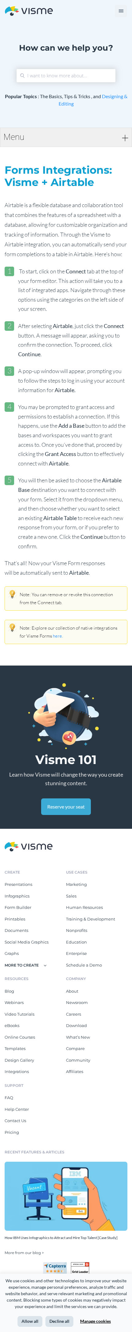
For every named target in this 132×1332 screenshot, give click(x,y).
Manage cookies (95, 1321)
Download (76, 1025)
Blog (9, 991)
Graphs (12, 953)
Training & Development (90, 919)
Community (78, 1060)
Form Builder (18, 907)
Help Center (17, 1109)
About (72, 991)
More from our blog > (24, 1252)
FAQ (9, 1097)
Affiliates (74, 1071)
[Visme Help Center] (29, 11)
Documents (16, 930)
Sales (71, 896)
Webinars (14, 1002)
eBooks (12, 1025)
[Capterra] (57, 1264)
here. (58, 636)
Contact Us (15, 1120)
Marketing (76, 884)
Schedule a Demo (84, 965)
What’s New (78, 1037)
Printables (15, 919)
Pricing (12, 1132)
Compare (75, 1048)
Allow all (29, 1321)
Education (76, 942)
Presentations (18, 884)
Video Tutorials (19, 1014)
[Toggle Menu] (121, 11)
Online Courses (20, 1037)
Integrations (17, 1071)
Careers (73, 1014)
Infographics (17, 896)
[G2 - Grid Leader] (80, 1264)
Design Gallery (19, 1060)
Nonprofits (76, 930)
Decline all (59, 1321)
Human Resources (84, 907)
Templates (15, 1048)
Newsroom (77, 1002)
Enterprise (76, 953)
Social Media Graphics (27, 942)
